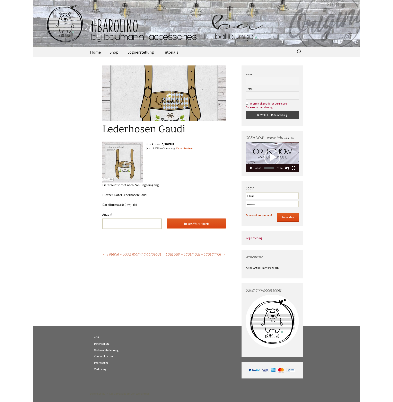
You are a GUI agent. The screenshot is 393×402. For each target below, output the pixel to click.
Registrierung (254, 238)
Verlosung (100, 369)
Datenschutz (102, 344)
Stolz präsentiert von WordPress (129, 393)
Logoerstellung (140, 52)
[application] (272, 157)
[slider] (269, 168)
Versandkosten (184, 148)
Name (249, 74)
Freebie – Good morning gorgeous (131, 254)
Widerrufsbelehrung (106, 350)
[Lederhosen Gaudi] (122, 162)
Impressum (101, 363)
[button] (272, 157)
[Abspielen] (251, 168)
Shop (114, 52)
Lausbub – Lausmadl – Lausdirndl (196, 254)
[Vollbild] (293, 168)
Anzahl (107, 214)
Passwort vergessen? (259, 215)
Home (95, 52)
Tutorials (170, 52)
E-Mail (249, 89)
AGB (96, 337)
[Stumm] (287, 168)
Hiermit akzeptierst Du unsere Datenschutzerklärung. (266, 105)
